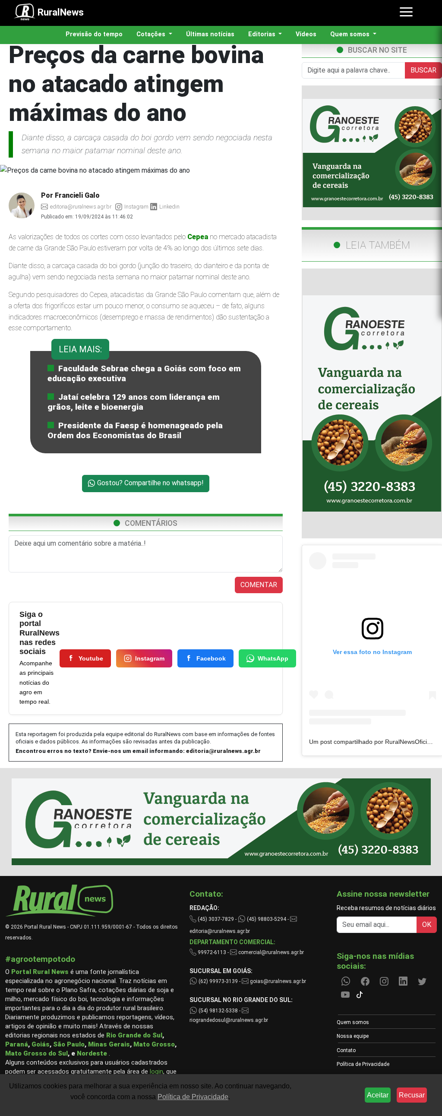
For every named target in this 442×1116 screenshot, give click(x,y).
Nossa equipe (353, 1036)
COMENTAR (258, 585)
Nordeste (92, 1053)
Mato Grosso (154, 1044)
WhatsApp (273, 658)
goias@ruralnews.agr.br (277, 981)
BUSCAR (423, 70)
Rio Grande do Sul (134, 1035)
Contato (346, 1050)
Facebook (211, 658)
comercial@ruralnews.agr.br (271, 952)
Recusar (412, 1095)
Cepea (197, 237)
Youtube (91, 658)
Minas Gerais (109, 1044)
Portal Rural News (40, 972)
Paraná (16, 1044)
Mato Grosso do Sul (36, 1053)
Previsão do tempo (94, 34)
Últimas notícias (210, 34)
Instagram (149, 658)
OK (426, 924)
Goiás (41, 1044)
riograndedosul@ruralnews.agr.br (228, 1020)
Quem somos (353, 1022)
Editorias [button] (262, 34)
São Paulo (69, 1044)
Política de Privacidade (363, 1064)
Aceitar (377, 1095)
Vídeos (306, 34)
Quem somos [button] (350, 34)
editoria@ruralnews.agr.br (223, 751)
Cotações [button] (151, 34)
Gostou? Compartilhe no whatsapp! (149, 483)
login (156, 1071)
